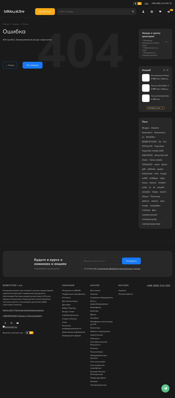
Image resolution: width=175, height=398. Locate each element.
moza (144, 182)
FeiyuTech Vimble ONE (153, 150)
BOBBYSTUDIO (149, 141)
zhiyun (145, 196)
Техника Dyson (96, 352)
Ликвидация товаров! (71, 335)
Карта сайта (8, 310)
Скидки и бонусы (69, 319)
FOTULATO (147, 146)
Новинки (94, 294)
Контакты (66, 297)
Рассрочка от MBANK (71, 290)
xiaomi (163, 191)
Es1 (165, 141)
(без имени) (95, 290)
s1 (150, 187)
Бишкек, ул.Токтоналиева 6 (30, 316)
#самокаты (159, 132)
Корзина (122, 290)
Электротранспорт (98, 385)
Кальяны (94, 348)
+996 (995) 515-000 (160, 3)
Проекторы (95, 328)
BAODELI (150, 137)
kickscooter (147, 173)
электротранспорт (151, 224)
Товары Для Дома (98, 378)
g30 (144, 169)
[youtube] (17, 323)
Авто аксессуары (97, 362)
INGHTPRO (147, 155)
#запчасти (147, 132)
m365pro (153, 178)
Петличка (155, 196)
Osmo (145, 160)
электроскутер (149, 219)
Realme (26, 24)
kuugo (164, 173)
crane (157, 164)
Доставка (66, 305)
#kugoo (145, 128)
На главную (32, 65)
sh (154, 187)
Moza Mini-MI (161, 155)
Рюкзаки (94, 381)
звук (162, 201)
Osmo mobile (156, 160)
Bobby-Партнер (69, 308)
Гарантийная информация (73, 332)
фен (154, 210)
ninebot (161, 182)
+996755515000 (10, 316)
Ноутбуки (94, 318)
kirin (156, 173)
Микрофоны (95, 307)
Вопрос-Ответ (68, 311)
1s (143, 137)
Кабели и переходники (100, 331)
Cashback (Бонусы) (70, 315)
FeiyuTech (159, 146)
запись (154, 201)
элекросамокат (149, 214)
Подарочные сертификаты (73, 294)
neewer (152, 182)
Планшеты (95, 338)
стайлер (146, 210)
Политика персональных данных (29, 310)
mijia (162, 178)
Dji (160, 141)
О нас (64, 322)
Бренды (16, 24)
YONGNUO (147, 164)
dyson (164, 164)
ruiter (144, 187)
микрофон (155, 205)
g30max (151, 169)
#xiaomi (155, 128)
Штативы (94, 311)
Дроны (93, 314)
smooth (160, 187)
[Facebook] (5, 323)
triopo (155, 191)
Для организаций (70, 301)
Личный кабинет (125, 294)
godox (160, 169)
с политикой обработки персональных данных (118, 268)
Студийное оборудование (101, 297)
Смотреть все (154, 108)
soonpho (146, 191)
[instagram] (11, 323)
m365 (145, 178)
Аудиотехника (96, 335)
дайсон (145, 201)
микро (145, 205)
